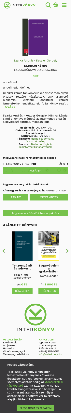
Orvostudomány (35, 141)
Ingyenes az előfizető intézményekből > (35, 213)
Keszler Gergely (46, 60)
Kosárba (35, 170)
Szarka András (23, 60)
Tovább (9, 107)
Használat (9, 348)
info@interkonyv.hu (50, 354)
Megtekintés (49, 197)
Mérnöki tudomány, (42, 138)
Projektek (9, 345)
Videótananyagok (14, 351)
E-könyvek (10, 342)
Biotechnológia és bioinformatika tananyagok (35, 145)
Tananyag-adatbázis (16, 354)
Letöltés (15, 197)
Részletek (22, 290)
